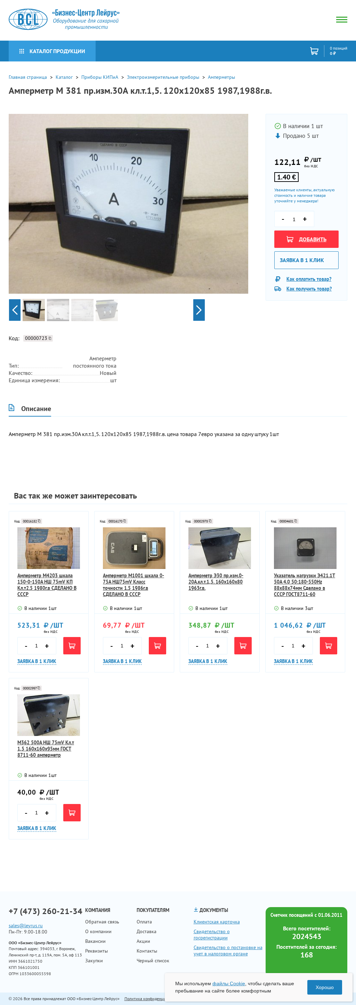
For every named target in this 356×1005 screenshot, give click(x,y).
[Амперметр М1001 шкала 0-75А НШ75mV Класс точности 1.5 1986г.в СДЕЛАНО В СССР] (134, 548)
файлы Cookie (228, 983)
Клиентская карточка (217, 922)
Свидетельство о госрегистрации (212, 934)
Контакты (147, 951)
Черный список (153, 960)
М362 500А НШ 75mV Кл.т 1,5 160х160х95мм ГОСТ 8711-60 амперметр (45, 748)
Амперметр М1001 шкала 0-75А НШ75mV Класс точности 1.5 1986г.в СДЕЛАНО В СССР (133, 584)
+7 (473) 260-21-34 (45, 911)
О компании (98, 931)
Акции (143, 941)
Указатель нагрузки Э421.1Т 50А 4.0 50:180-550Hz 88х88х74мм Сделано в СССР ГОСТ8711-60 (304, 584)
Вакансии (95, 941)
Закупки (94, 960)
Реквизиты (96, 951)
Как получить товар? (309, 289)
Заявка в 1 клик (302, 260)
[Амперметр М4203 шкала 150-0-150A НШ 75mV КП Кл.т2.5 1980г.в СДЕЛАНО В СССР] (48, 548)
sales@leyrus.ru (26, 925)
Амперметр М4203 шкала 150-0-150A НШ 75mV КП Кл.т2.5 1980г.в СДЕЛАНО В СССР (46, 584)
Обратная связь (102, 922)
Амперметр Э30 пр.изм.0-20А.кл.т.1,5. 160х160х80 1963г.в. (215, 581)
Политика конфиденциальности (153, 998)
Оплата (144, 922)
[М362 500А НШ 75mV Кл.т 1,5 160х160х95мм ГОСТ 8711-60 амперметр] (48, 715)
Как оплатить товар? (308, 279)
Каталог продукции (57, 51)
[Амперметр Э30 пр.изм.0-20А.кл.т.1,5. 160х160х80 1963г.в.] (219, 548)
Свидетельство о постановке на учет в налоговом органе (228, 950)
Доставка (146, 931)
